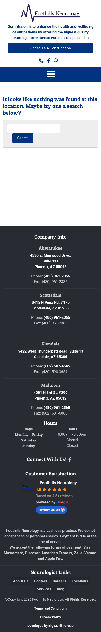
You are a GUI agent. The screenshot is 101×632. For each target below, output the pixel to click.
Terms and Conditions (50, 608)
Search (23, 138)
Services (44, 589)
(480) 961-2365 (57, 276)
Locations (80, 581)
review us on (49, 509)
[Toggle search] (56, 60)
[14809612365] (41, 60)
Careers (59, 581)
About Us (20, 581)
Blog (60, 589)
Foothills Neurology (58, 482)
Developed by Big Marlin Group (50, 626)
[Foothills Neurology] (50, 13)
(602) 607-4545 (57, 366)
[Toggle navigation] (50, 74)
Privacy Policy (50, 617)
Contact (40, 581)
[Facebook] (69, 459)
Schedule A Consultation (50, 48)
